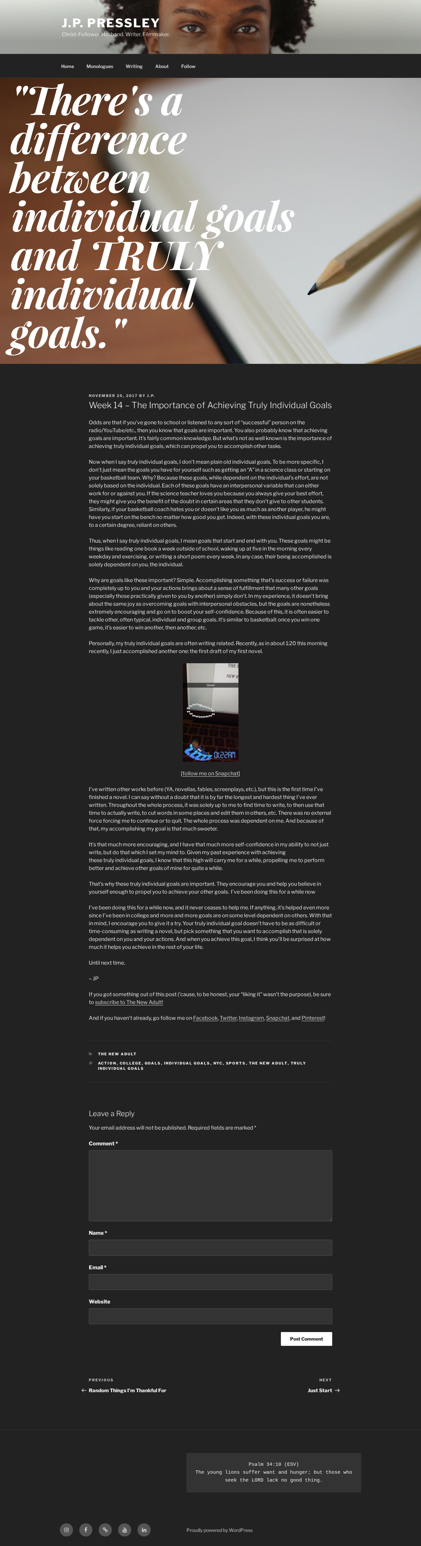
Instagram (251, 1018)
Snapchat (277, 1018)
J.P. (151, 395)
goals (153, 1063)
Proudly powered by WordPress (219, 1530)
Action (107, 1063)
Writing (134, 66)
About (162, 66)
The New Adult (117, 1054)
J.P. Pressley (111, 23)
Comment (103, 1143)
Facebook (205, 1018)
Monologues (100, 66)
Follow (188, 66)
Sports (236, 1063)
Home (67, 66)
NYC (218, 1063)
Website (99, 1302)
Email (98, 1267)
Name (98, 1233)
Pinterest (313, 1018)
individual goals (187, 1063)
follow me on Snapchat (210, 773)
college (131, 1063)
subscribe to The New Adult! (129, 1002)
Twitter (228, 1018)
